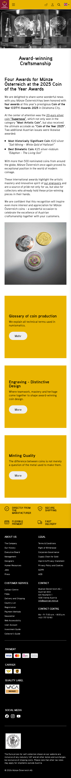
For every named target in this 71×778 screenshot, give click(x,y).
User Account (11, 624)
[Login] (46, 5)
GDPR (41, 569)
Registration (10, 607)
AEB (40, 574)
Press (7, 574)
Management (10, 556)
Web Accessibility (13, 620)
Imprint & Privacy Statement (51, 561)
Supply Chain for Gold (48, 556)
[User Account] (52, 5)
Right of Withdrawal (47, 547)
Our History (10, 547)
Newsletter (10, 616)
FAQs (7, 594)
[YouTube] (18, 716)
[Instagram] (13, 716)
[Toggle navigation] (13, 4)
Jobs (7, 569)
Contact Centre (11, 589)
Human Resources (13, 565)
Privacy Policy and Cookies (50, 565)
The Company (11, 543)
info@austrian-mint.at (48, 600)
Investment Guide (13, 629)
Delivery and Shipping (15, 598)
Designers (9, 561)
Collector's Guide (12, 633)
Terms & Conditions (47, 543)
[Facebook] (7, 716)
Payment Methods (13, 611)
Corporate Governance (48, 552)
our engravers (52, 183)
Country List (10, 602)
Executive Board (12, 552)
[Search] (59, 5)
